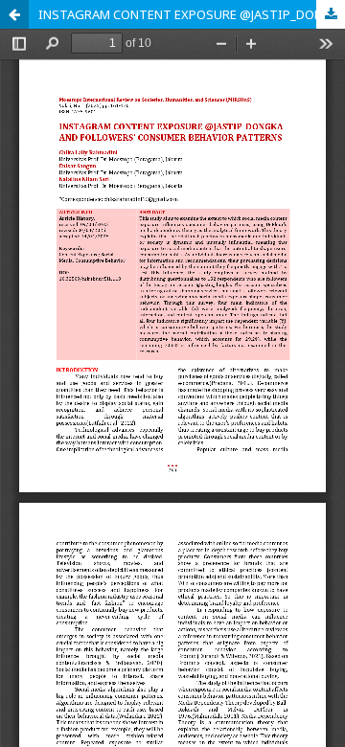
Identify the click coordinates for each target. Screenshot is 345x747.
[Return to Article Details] (14, 14)
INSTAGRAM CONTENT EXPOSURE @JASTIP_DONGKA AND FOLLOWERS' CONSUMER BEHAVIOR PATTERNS (191, 14)
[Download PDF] (330, 14)
